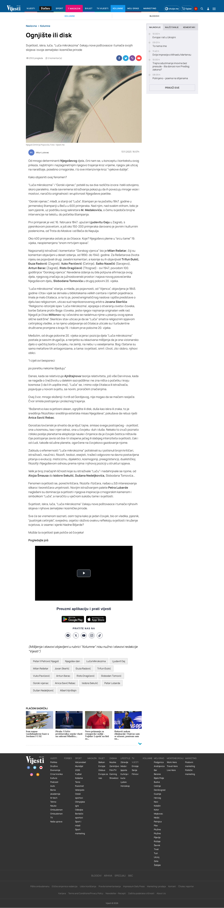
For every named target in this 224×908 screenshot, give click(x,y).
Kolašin (157, 805)
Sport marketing (80, 831)
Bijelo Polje (159, 778)
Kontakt (172, 886)
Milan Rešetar (40, 668)
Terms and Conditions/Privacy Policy (85, 893)
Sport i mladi (78, 823)
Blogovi (96, 875)
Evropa (101, 766)
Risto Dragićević (86, 675)
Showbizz (113, 778)
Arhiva (108, 875)
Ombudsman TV (56, 815)
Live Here (171, 770)
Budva (157, 782)
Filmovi (135, 774)
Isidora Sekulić (90, 683)
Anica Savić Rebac (65, 683)
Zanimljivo (114, 766)
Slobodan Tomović (111, 675)
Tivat (156, 849)
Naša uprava (56, 821)
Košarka (79, 778)
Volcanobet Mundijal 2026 (80, 766)
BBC (130, 875)
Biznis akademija (55, 792)
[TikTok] (100, 635)
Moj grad (159, 758)
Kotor (156, 809)
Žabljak (157, 865)
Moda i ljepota (124, 768)
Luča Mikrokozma (96, 661)
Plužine (157, 829)
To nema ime (160, 46)
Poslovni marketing (190, 764)
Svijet (101, 758)
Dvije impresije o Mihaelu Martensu (172, 54)
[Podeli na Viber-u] (132, 58)
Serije (134, 770)
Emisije (135, 766)
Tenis (77, 782)
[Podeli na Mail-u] (139, 58)
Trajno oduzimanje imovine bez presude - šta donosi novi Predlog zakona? (171, 66)
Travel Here (172, 766)
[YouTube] (84, 635)
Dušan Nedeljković (43, 690)
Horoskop (125, 786)
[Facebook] (68, 635)
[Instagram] (92, 635)
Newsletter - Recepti (116, 893)
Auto (52, 786)
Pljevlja (157, 837)
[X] (76, 635)
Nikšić (157, 817)
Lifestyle (125, 758)
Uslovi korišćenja (88, 886)
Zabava (113, 758)
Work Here (172, 762)
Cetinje (157, 786)
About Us (161, 893)
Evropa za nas (103, 776)
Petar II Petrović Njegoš (46, 661)
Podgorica (159, 762)
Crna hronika (56, 774)
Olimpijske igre (80, 803)
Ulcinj (156, 857)
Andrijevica (159, 766)
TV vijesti (135, 760)
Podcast (54, 782)
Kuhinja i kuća (124, 776)
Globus (101, 770)
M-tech (53, 797)
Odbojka (79, 809)
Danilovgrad (159, 790)
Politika (53, 762)
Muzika (112, 762)
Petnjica (158, 821)
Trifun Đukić (104, 668)
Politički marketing (190, 772)
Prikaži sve (172, 87)
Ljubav (124, 782)
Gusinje (157, 794)
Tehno (53, 801)
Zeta (156, 861)
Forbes (68, 758)
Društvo (54, 766)
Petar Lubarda (112, 683)
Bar (155, 770)
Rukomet (79, 786)
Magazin (91, 758)
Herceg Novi (157, 799)
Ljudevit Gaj (118, 661)
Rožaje (157, 841)
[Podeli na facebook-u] (119, 58)
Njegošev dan (72, 661)
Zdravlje (124, 762)
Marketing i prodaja (156, 886)
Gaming (113, 774)
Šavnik (157, 845)
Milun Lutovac (42, 152)
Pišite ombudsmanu (39, 886)
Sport (78, 758)
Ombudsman (56, 809)
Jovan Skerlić (62, 668)
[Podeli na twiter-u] (126, 58)
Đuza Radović (83, 668)
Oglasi (189, 8)
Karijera (62, 893)
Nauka (53, 805)
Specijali (120, 875)
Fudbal (78, 774)
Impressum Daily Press (134, 886)
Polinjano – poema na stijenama (170, 78)
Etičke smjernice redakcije (64, 886)
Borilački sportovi (79, 815)
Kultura (53, 778)
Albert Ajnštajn (68, 690)
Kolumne (147, 758)
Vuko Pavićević (41, 675)
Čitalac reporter (186, 886)
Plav (156, 825)
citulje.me (174, 8)
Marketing (191, 758)
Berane (157, 774)
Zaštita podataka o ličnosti (141, 893)
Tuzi (156, 853)
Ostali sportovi (79, 796)
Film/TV (112, 770)
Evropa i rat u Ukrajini (164, 37)
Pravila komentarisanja (110, 886)
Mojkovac (158, 813)
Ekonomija (55, 770)
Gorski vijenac (41, 683)
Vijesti (53, 758)
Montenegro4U (175, 758)
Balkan (101, 762)
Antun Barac (63, 675)
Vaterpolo (79, 790)
